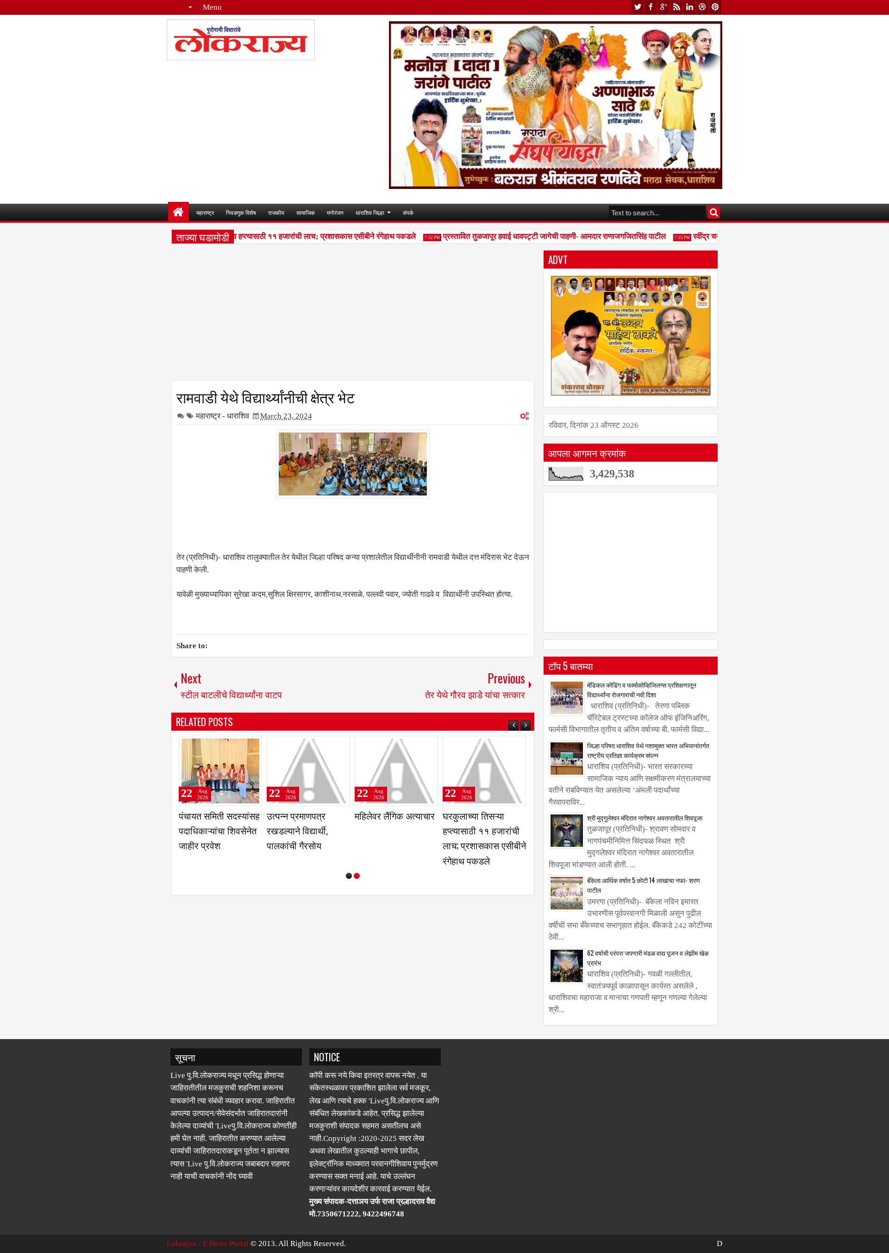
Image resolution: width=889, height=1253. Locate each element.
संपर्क (408, 212)
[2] (357, 876)
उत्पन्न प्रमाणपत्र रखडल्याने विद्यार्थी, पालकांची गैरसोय (297, 830)
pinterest (715, 7)
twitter (638, 7)
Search (713, 212)
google (663, 7)
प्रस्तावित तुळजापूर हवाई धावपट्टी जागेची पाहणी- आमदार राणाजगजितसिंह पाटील (541, 236)
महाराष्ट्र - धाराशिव (222, 416)
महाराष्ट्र (205, 212)
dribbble (702, 7)
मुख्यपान (178, 212)
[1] (349, 876)
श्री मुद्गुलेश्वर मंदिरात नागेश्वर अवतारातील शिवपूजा (644, 817)
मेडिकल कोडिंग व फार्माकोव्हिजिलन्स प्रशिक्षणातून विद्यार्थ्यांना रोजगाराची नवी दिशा (641, 689)
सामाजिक (305, 212)
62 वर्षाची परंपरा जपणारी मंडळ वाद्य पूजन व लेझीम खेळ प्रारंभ (647, 957)
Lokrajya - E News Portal (208, 1243)
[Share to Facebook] (231, 747)
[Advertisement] (352, 315)
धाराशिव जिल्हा (370, 212)
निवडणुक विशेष (241, 212)
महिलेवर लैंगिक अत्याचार (395, 815)
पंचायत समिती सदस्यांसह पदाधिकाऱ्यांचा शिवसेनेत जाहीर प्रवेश (219, 830)
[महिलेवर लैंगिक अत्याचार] (396, 771)
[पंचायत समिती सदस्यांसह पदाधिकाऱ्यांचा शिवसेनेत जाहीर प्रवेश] (220, 771)
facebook (651, 7)
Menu (212, 7)
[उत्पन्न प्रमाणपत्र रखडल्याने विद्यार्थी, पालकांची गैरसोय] (308, 771)
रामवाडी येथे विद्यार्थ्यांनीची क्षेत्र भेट (265, 396)
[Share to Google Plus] (252, 747)
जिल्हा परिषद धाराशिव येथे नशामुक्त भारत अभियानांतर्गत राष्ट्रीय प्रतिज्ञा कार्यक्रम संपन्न (648, 750)
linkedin (689, 7)
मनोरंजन (335, 212)
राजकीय (276, 212)
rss (676, 7)
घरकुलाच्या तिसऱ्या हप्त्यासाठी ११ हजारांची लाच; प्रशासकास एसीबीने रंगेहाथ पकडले (287, 236)
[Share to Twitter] (241, 747)
